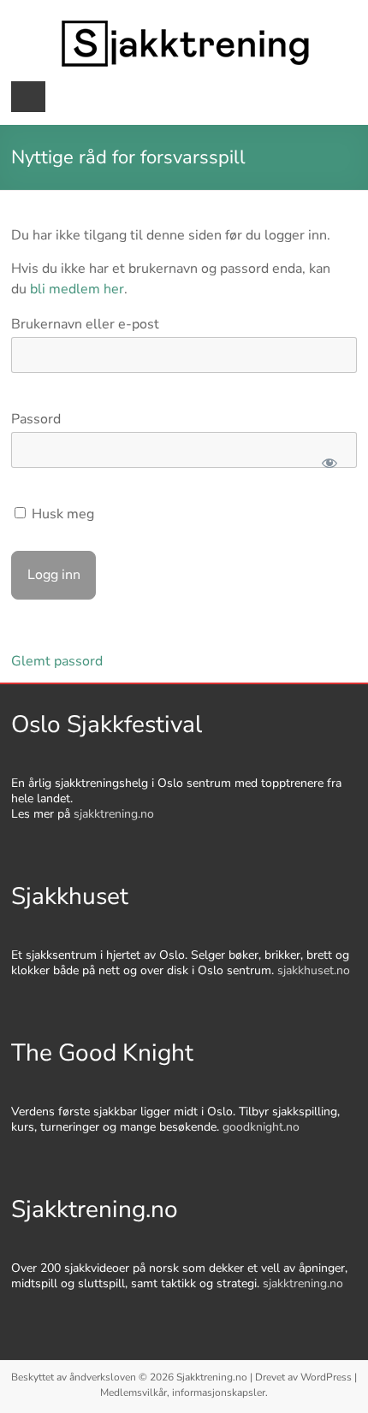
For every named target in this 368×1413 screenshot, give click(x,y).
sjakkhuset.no (313, 970)
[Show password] (329, 463)
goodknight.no (261, 1127)
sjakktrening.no (114, 814)
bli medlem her (77, 289)
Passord (36, 419)
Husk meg (61, 514)
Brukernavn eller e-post (85, 324)
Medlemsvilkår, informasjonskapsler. (184, 1392)
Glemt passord (57, 661)
